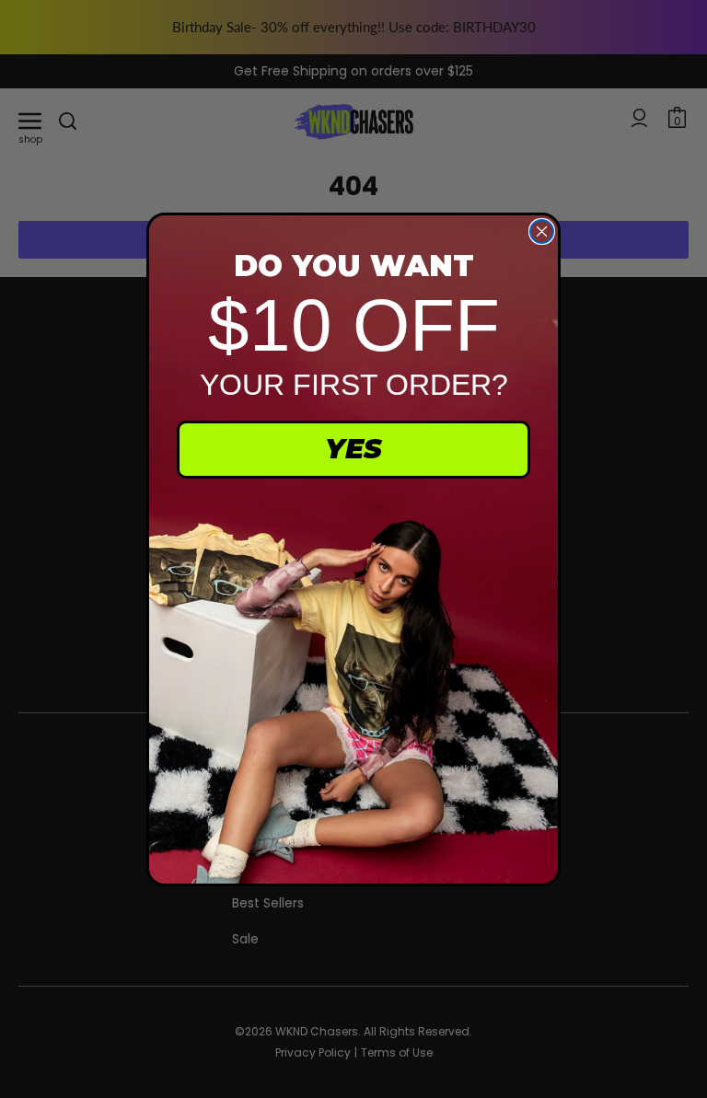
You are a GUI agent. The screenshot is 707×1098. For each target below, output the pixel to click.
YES (353, 449)
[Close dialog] (541, 231)
